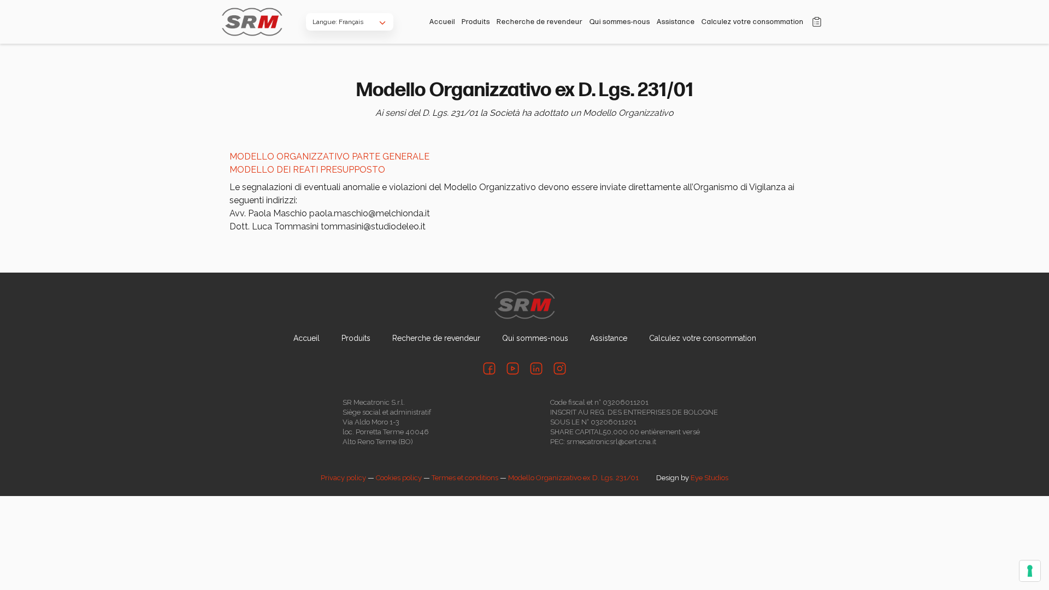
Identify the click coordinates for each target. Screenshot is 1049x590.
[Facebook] (489, 368)
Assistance (676, 21)
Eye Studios (709, 478)
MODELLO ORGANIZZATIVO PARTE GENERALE (329, 156)
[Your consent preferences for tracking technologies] (1029, 570)
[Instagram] (559, 368)
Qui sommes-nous (620, 21)
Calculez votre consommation (753, 21)
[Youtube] (512, 368)
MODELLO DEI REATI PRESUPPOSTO (307, 169)
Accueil (442, 21)
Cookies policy (399, 478)
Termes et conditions (465, 478)
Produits (476, 21)
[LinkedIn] (536, 368)
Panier (816, 21)
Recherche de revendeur (540, 21)
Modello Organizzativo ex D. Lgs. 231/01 (573, 478)
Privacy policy (343, 478)
